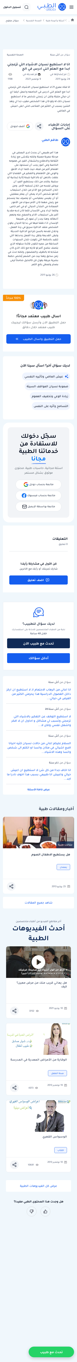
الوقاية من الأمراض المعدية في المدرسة (38, 1060)
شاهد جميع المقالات (39, 902)
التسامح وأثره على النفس (51, 406)
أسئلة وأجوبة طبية (55, 20)
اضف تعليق (35, 580)
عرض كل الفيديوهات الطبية (38, 1186)
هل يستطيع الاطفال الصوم (50, 854)
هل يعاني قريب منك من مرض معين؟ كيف (42, 984)
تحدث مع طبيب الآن (38, 643)
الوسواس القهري (54, 1137)
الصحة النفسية (33, 20)
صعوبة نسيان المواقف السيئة (47, 386)
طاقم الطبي (50, 140)
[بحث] (26, 7)
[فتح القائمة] (70, 7)
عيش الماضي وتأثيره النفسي (43, 376)
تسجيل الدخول (12, 7)
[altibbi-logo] (52, 7)
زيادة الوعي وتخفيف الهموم (50, 396)
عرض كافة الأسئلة (38, 789)
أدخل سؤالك (39, 657)
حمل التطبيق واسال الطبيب (42, 339)
